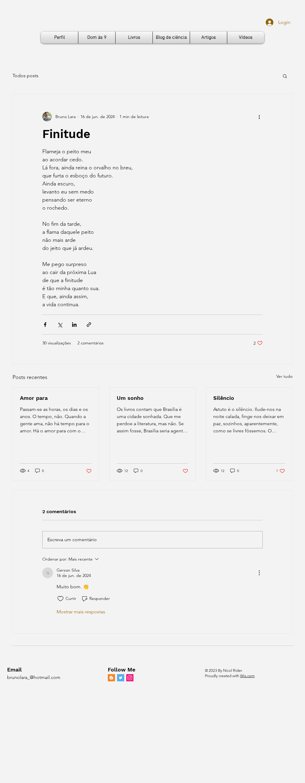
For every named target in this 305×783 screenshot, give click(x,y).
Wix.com (247, 676)
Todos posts (25, 75)
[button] (285, 75)
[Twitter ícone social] (120, 677)
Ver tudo (284, 376)
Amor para (34, 398)
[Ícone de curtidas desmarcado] (60, 598)
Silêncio (223, 398)
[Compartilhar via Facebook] (45, 324)
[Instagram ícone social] (129, 677)
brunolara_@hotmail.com (33, 677)
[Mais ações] (259, 116)
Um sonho (130, 398)
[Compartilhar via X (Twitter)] (60, 324)
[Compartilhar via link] (89, 324)
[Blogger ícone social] (111, 677)
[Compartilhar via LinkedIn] (74, 324)
